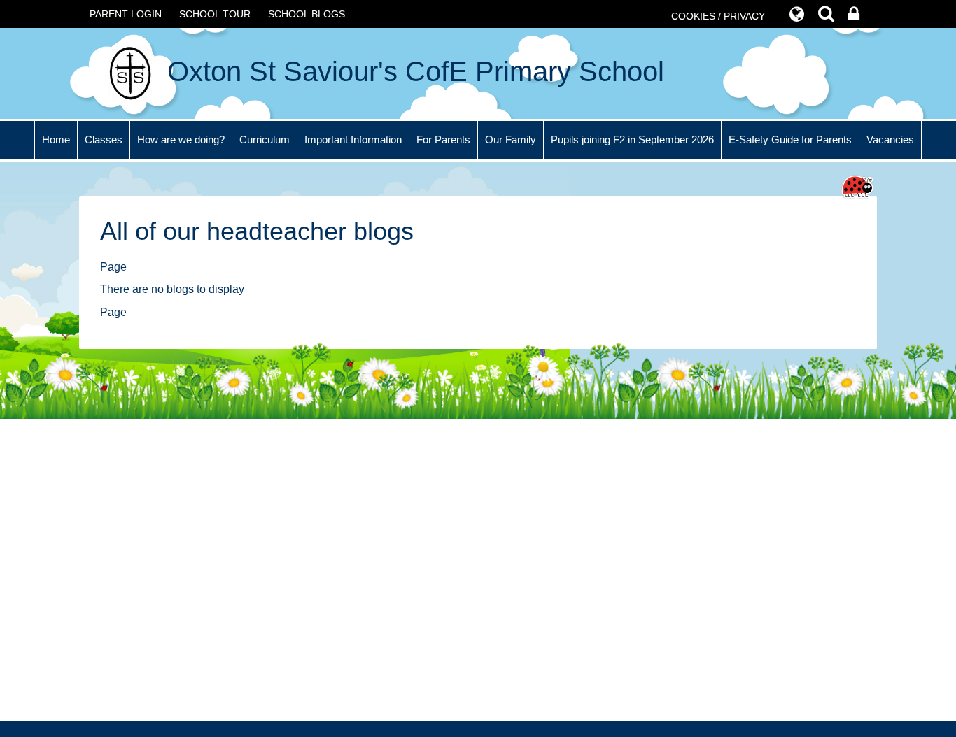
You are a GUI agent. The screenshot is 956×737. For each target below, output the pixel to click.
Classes (103, 139)
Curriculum (264, 139)
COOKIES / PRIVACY (718, 16)
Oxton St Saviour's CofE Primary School (412, 71)
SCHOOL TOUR (215, 14)
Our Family (510, 139)
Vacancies (890, 139)
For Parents (443, 139)
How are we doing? (181, 139)
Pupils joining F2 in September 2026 (632, 139)
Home (56, 139)
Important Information (353, 139)
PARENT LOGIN (126, 14)
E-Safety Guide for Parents (790, 139)
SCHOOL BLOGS (306, 14)
